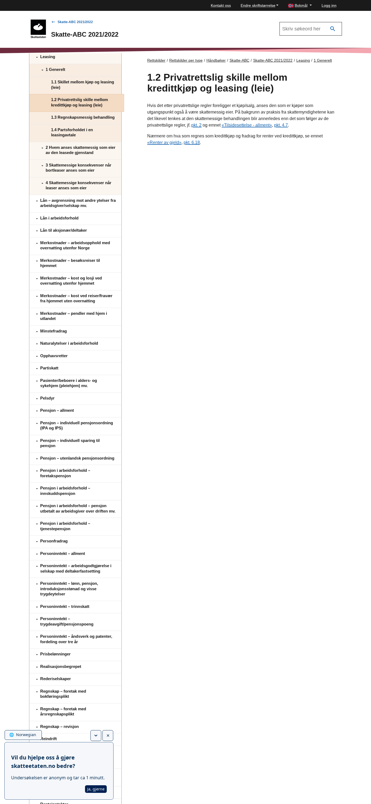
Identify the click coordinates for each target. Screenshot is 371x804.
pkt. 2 (196, 125)
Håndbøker (216, 60)
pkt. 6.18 (192, 142)
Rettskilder (156, 60)
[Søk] (332, 29)
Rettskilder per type (186, 60)
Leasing (303, 60)
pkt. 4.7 (281, 125)
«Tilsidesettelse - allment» (247, 125)
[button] (300, 5)
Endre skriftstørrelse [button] (258, 5)
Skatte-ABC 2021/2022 (75, 22)
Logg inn (329, 5)
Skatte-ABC (239, 60)
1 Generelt (323, 60)
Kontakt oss (221, 5)
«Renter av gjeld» (164, 142)
